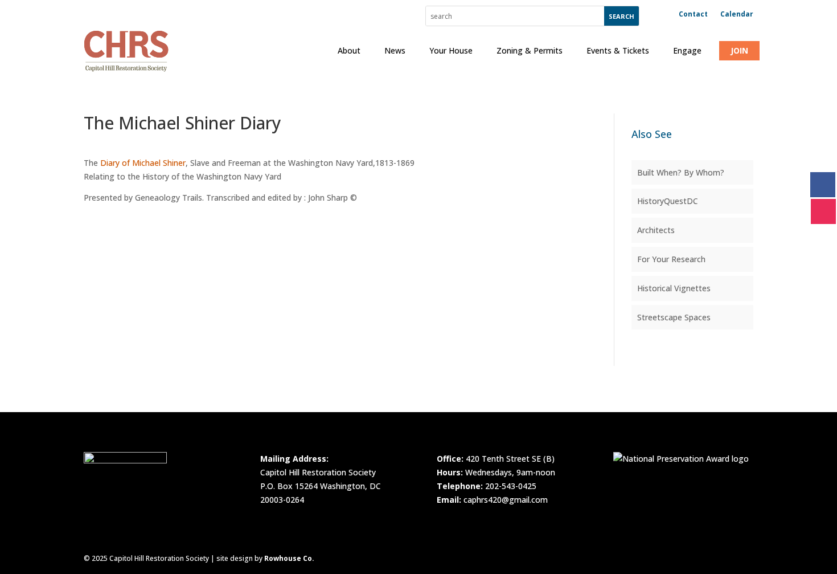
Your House (451, 50)
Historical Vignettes (674, 288)
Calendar (736, 14)
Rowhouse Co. (289, 558)
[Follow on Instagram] (823, 211)
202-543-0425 (510, 486)
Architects (656, 230)
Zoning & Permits (530, 50)
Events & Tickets (617, 50)
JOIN (739, 50)
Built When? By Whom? (680, 172)
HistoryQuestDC (667, 201)
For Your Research (671, 259)
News (394, 50)
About (349, 50)
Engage (687, 50)
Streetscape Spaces (674, 317)
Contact (693, 14)
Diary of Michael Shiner (143, 162)
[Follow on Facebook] (822, 184)
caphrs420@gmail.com (505, 499)
